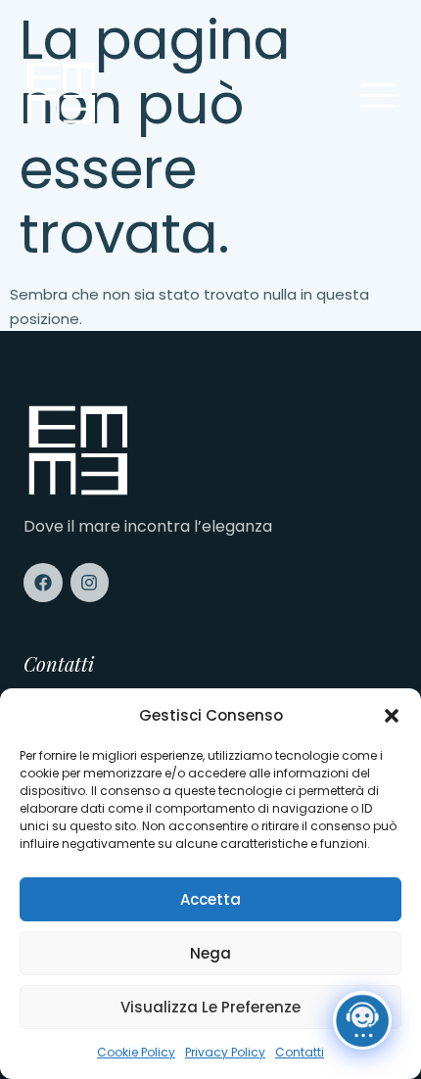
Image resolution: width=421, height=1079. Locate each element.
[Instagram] (90, 582)
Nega (210, 953)
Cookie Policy (136, 1052)
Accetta (210, 899)
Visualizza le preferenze (210, 1007)
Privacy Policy (225, 1052)
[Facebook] (43, 582)
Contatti (299, 1052)
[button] (391, 716)
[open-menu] (378, 97)
